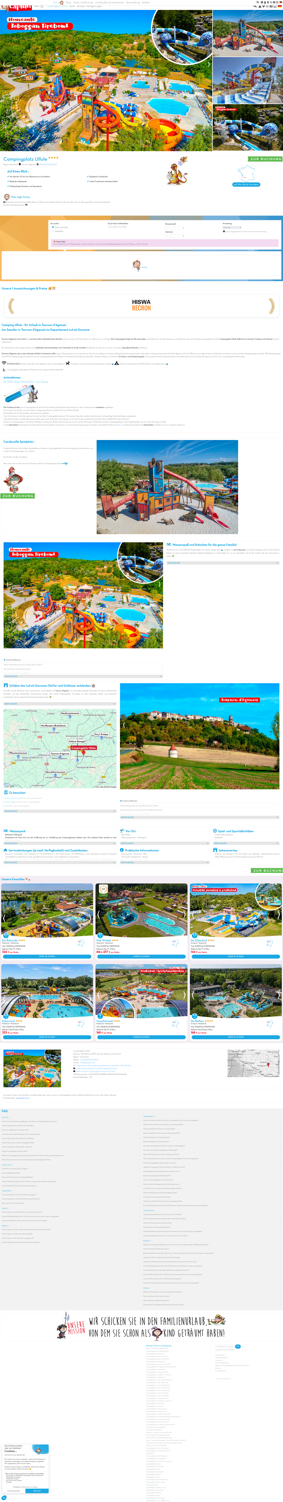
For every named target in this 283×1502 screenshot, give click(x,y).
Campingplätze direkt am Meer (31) (157, 1359)
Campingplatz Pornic (153, 1477)
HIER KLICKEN (47, 956)
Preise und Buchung (83, 3)
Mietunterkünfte (61, 227)
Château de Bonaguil (12, 798)
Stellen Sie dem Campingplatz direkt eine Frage (95, 1071)
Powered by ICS (220, 1371)
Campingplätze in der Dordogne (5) (157, 1388)
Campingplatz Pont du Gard (155, 1482)
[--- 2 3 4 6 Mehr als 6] (174, 228)
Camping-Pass (220, 1355)
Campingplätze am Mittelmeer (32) (157, 1351)
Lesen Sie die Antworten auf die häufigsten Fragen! (97, 1068)
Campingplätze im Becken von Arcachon (159, 1461)
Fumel (5, 806)
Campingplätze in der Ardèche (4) (157, 1382)
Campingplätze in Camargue (155, 1498)
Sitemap (218, 1368)
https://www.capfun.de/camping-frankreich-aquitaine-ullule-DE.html (104, 1066)
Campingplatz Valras (153, 1469)
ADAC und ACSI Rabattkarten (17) (157, 1348)
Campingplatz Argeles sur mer (156, 1487)
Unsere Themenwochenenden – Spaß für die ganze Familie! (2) (166, 1440)
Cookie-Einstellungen (222, 1363)
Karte (72, 6)
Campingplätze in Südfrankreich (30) (158, 1414)
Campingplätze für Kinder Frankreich (158, 1451)
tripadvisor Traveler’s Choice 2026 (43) (158, 1432)
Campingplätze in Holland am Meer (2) (158, 1401)
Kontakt (81, 6)
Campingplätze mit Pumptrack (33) (157, 1422)
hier (119, 425)
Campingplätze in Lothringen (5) (156, 1409)
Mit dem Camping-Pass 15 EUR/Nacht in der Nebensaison (142, 364)
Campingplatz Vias (152, 1485)
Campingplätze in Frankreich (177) (157, 1398)
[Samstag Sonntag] (232, 227)
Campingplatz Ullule (57, 6)
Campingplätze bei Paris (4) (155, 1354)
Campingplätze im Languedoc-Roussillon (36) (161, 1367)
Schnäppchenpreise (221, 1357)
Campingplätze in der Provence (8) (157, 1396)
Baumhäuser (150, 1453)
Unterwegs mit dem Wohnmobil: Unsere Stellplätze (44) (164, 1443)
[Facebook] (271, 6)
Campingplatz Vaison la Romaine (157, 1479)
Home (56, 3)
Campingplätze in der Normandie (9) (158, 1390)
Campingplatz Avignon (153, 1474)
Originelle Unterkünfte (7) (154, 1430)
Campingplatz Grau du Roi (155, 1466)
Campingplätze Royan (153, 1464)
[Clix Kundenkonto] (260, 6)
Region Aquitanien (10, 165)
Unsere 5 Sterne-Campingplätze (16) (157, 1435)
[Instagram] (267, 6)
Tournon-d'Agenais (10, 802)
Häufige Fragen (94, 6)
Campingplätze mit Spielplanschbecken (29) (160, 1424)
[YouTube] (275, 6)
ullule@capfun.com (87, 1063)
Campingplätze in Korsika (154, 1406)
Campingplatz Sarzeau (153, 1493)
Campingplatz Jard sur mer (155, 1490)
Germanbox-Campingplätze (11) (156, 1427)
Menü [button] (37, 6)
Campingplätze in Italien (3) (155, 1403)
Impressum (218, 1360)
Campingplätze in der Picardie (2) (157, 1393)
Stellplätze (59, 231)
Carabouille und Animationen (109, 3)
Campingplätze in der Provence (156, 1456)
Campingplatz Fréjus (153, 1495)
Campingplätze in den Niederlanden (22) (159, 1380)
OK (237, 1346)
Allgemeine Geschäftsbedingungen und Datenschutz (232, 1365)
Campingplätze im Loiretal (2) (155, 1369)
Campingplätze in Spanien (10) (156, 1411)
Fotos (68, 3)
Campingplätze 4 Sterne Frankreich (157, 1448)
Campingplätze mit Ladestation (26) (157, 1419)
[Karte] (263, 6)
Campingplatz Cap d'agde (154, 1472)
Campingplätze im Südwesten (155, 1458)
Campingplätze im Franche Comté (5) (158, 1364)
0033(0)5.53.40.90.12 (48, 165)
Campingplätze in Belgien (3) (155, 1377)
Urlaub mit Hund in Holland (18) (156, 1445)
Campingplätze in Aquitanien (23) (157, 1372)
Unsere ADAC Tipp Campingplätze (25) (159, 1437)
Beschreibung (133, 3)
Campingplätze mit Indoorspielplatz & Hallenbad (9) (163, 1416)
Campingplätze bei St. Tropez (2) (156, 1356)
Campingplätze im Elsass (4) (155, 1361)
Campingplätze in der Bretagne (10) (157, 1385)
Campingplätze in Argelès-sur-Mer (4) (158, 1375)
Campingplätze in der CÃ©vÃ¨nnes (157, 1500)
